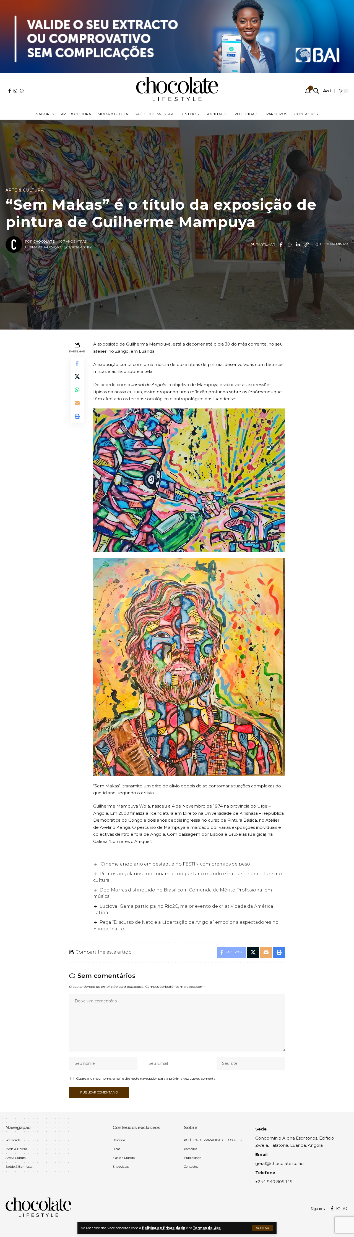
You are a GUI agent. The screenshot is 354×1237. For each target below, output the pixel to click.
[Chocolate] (177, 91)
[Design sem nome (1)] (177, 36)
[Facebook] (9, 91)
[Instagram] (15, 91)
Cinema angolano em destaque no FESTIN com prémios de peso (175, 864)
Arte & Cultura (25, 190)
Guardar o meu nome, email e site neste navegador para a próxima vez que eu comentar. (147, 1078)
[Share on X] (77, 376)
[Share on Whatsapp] (289, 244)
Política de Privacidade (163, 1228)
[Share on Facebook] (281, 244)
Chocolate (43, 241)
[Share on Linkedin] (298, 244)
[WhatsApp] (22, 91)
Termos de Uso (207, 1228)
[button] (262, 1228)
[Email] (77, 403)
